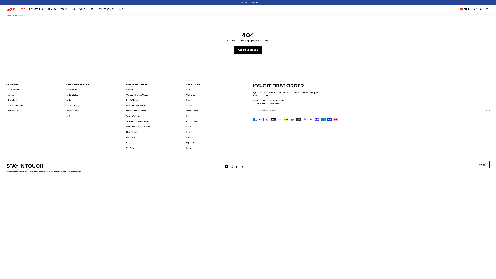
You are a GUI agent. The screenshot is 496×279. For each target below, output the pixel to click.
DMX (188, 137)
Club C (189, 90)
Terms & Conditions (15, 106)
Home (8, 15)
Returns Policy (72, 106)
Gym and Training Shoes (137, 95)
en (465, 9)
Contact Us (71, 90)
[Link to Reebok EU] (12, 9)
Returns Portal (72, 111)
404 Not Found (19, 15)
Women (82, 9)
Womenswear (276, 104)
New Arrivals (131, 132)
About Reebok (12, 90)
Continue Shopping (248, 50)
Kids (93, 9)
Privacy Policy (12, 100)
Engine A (190, 143)
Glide (188, 127)
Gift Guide (130, 137)
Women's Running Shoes (137, 122)
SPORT (64, 9)
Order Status (72, 95)
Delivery (70, 100)
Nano (188, 100)
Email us (10, 95)
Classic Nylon (192, 111)
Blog (128, 143)
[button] (7, 2)
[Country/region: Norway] (461, 9)
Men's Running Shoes (136, 106)
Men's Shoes (132, 100)
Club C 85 (190, 95)
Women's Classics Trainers (138, 127)
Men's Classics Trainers (136, 111)
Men (73, 9)
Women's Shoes (133, 116)
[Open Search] (469, 9)
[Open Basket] (487, 9)
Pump (188, 148)
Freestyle (190, 116)
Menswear (260, 104)
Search (129, 90)
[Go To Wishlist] (475, 9)
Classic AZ (190, 106)
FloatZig (189, 132)
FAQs (68, 116)
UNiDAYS (130, 148)
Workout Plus (192, 122)
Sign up (486, 110)
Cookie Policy (12, 111)
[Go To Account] (481, 9)
